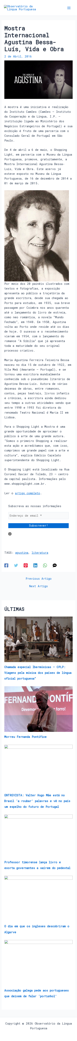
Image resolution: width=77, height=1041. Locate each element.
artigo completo (27, 493)
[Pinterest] (26, 565)
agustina (21, 552)
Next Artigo (38, 586)
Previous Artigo (39, 578)
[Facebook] (6, 565)
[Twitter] (16, 565)
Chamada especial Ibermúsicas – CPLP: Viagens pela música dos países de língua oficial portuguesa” (37, 672)
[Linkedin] (35, 565)
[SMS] (55, 565)
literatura (40, 552)
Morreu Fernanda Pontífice (25, 737)
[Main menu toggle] (69, 8)
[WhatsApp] (45, 565)
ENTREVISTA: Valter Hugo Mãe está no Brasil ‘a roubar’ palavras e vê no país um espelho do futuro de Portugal (37, 801)
